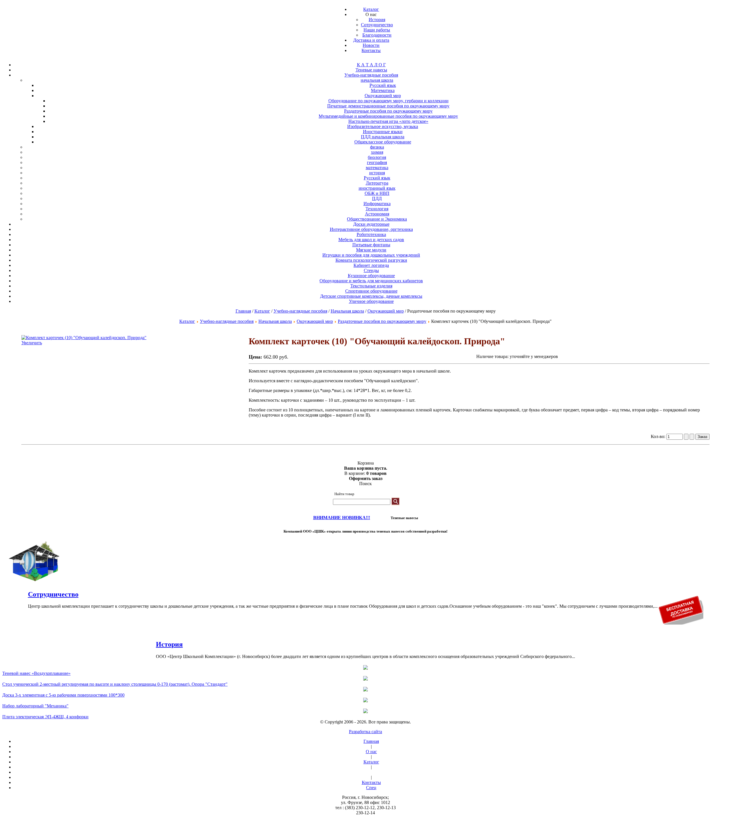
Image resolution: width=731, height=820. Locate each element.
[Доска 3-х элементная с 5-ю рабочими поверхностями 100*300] (365, 690)
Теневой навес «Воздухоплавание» (36, 673)
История (169, 644)
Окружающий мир (385, 311)
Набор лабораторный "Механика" (35, 705)
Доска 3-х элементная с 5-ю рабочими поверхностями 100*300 (63, 695)
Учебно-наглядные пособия (300, 311)
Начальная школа (347, 311)
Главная (243, 311)
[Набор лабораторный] (365, 700)
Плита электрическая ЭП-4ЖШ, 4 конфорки (45, 716)
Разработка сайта (365, 731)
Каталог (262, 311)
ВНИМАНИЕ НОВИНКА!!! (341, 517)
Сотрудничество (53, 594)
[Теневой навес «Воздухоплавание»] (365, 668)
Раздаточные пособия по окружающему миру (382, 321)
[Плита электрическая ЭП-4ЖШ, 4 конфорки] (365, 711)
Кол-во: (658, 436)
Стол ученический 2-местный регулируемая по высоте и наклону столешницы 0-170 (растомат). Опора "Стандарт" (115, 684)
